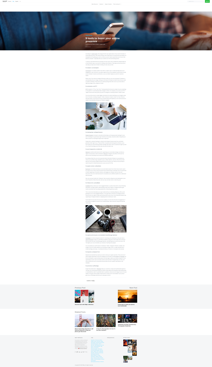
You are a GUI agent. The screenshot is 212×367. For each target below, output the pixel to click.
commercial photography (95, 350)
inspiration (93, 340)
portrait (101, 350)
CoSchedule (88, 238)
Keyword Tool (97, 252)
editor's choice (96, 351)
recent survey (94, 53)
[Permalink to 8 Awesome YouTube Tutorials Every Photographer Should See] (127, 322)
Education (101, 4)
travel (92, 351)
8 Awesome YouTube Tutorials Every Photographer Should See (127, 325)
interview (102, 361)
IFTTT (96, 86)
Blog (13, 1)
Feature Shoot (95, 44)
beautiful (92, 352)
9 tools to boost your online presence (103, 40)
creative (99, 355)
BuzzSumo (98, 166)
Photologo (96, 265)
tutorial (92, 347)
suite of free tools (89, 239)
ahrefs (117, 256)
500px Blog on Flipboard (83, 348)
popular (103, 359)
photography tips (97, 346)
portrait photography (94, 343)
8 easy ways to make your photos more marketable (126, 305)
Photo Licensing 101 (116, 4)
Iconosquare (96, 67)
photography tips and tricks (99, 345)
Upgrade (16, 1)
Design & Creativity (108, 4)
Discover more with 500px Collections (84, 304)
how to (100, 343)
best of (92, 346)
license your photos (99, 340)
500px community (99, 356)
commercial (96, 347)
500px (102, 341)
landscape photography (100, 342)
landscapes (100, 348)
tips (101, 346)
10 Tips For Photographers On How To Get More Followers (105, 329)
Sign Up (207, 1)
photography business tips (95, 361)
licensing (98, 341)
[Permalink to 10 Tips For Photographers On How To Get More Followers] (106, 326)
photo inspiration (94, 355)
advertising (97, 352)
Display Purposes (99, 132)
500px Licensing (93, 341)
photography (93, 342)
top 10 (92, 357)
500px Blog (89, 35)
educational (93, 356)
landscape (101, 351)
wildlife (92, 359)
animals (102, 357)
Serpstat (122, 256)
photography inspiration (95, 354)
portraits (92, 345)
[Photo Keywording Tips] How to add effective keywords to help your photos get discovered (84, 330)
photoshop (101, 352)
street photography (98, 359)
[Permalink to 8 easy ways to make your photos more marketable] (127, 302)
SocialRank (97, 182)
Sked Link (100, 149)
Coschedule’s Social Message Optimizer (108, 235)
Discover (9, 1)
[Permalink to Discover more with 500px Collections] (84, 302)
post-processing (97, 357)
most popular (93, 360)
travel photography (94, 348)
